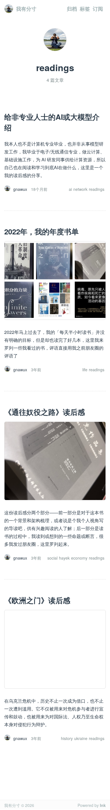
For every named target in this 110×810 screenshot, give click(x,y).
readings (96, 189)
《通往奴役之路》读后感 (44, 412)
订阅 (98, 8)
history (67, 738)
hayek (64, 558)
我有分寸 (26, 8)
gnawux (20, 189)
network (80, 189)
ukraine (80, 738)
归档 (72, 8)
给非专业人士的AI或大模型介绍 (52, 122)
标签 (85, 8)
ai (70, 189)
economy (79, 558)
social (52, 558)
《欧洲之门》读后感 (37, 600)
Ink (103, 805)
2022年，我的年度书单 (41, 231)
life (84, 369)
